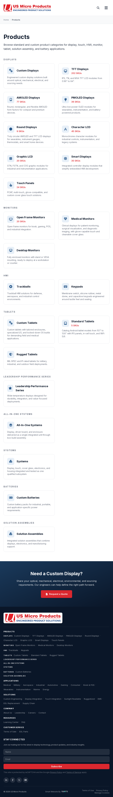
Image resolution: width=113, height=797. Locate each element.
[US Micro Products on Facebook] (12, 780)
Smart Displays (42, 640)
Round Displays (92, 636)
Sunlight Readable (72, 699)
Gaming (64, 685)
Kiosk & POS (88, 685)
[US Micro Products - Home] (27, 7)
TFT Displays (38, 636)
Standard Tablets (39, 655)
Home (6, 20)
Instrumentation (23, 689)
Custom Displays (21, 636)
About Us (8, 713)
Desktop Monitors (65, 645)
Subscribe (56, 766)
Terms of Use (88, 790)
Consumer (75, 685)
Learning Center (11, 722)
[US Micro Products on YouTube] (25, 780)
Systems (8, 667)
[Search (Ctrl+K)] (98, 8)
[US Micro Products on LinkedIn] (6, 780)
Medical (7, 685)
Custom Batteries (23, 672)
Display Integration (33, 699)
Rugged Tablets (57, 655)
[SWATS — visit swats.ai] (65, 791)
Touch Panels (57, 640)
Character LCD (10, 640)
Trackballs (13, 650)
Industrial (40, 685)
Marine (37, 689)
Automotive (53, 685)
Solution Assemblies (15, 676)
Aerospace (28, 685)
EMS (100, 699)
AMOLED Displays (55, 636)
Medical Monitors (46, 645)
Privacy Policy (56, 772)
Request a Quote (58, 594)
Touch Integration (53, 699)
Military (17, 685)
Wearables (8, 689)
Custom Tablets (21, 655)
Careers (32, 713)
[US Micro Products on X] (19, 780)
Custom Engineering (13, 699)
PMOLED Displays (74, 636)
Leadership (20, 713)
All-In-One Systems (14, 663)
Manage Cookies (102, 793)
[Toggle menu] (106, 7)
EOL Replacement (12, 703)
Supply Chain (29, 703)
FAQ (23, 722)
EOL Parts (23, 731)
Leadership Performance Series (20, 659)
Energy (46, 689)
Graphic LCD (26, 640)
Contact (42, 713)
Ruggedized (89, 699)
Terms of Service (73, 772)
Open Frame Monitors (25, 645)
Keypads (25, 650)
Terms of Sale (10, 731)
